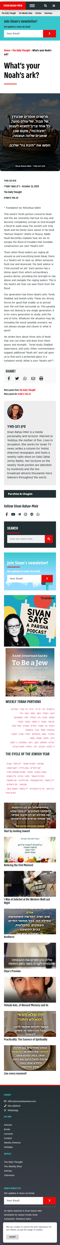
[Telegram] (19, 513)
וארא (44, 717)
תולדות (14, 709)
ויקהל (27, 721)
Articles (38, 13)
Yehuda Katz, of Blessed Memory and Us (26, 1005)
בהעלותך (36, 734)
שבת (9, 763)
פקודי (20, 721)
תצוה (43, 721)
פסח (27, 776)
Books (7, 1129)
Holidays (8, 1147)
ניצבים (42, 746)
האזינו (29, 746)
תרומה (51, 721)
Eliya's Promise (12, 971)
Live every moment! (15, 1074)
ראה (30, 742)
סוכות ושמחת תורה (16, 772)
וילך (35, 746)
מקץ (33, 713)
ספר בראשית (9, 198)
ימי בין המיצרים (37, 788)
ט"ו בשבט (11, 776)
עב (53, 6)
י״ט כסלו (17, 763)
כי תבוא (50, 746)
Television (48, 13)
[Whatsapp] (37, 513)
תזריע (33, 725)
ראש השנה (12, 768)
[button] (32, 5)
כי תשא (35, 721)
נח (17, 198)
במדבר (51, 734)
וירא (31, 709)
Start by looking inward (17, 831)
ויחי (21, 713)
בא (39, 717)
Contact (8, 1138)
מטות (39, 738)
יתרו (26, 717)
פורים (20, 776)
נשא (44, 734)
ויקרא (51, 725)
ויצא (52, 713)
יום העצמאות (37, 780)
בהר (37, 730)
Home (7, 50)
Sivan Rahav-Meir (13, 5)
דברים (51, 742)
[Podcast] (31, 513)
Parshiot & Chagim (20, 494)
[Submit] (49, 33)
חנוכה (30, 772)
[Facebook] (6, 513)
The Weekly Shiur (25, 13)
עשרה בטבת (40, 772)
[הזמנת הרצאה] (30, 621)
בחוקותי (29, 730)
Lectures (8, 1133)
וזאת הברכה (18, 746)
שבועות (23, 784)
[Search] (49, 539)
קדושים (50, 730)
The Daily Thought (9, 13)
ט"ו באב (50, 788)
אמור (43, 730)
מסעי (32, 738)
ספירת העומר (37, 776)
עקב (36, 742)
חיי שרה (24, 709)
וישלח (45, 713)
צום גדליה (23, 768)
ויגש (27, 713)
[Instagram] (25, 513)
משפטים (18, 717)
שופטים (22, 742)
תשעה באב (12, 788)
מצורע (26, 725)
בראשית (50, 709)
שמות (51, 717)
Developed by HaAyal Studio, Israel (21, 1214)
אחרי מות (16, 725)
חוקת (14, 734)
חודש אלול (11, 792)
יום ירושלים (12, 784)
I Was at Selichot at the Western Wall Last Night (27, 901)
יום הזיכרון (24, 780)
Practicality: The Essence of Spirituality (25, 1039)
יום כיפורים (35, 768)
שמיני (40, 725)
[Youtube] (13, 513)
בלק (52, 738)
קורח (21, 734)
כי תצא (13, 742)
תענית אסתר (29, 763)
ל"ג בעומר (49, 780)
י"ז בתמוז (24, 788)
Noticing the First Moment (18, 865)
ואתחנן (43, 742)
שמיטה (40, 763)
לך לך (37, 709)
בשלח (33, 717)
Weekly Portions (12, 1142)
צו (46, 725)
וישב (39, 713)
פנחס (46, 738)
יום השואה (12, 780)
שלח (27, 734)
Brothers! (9, 937)
